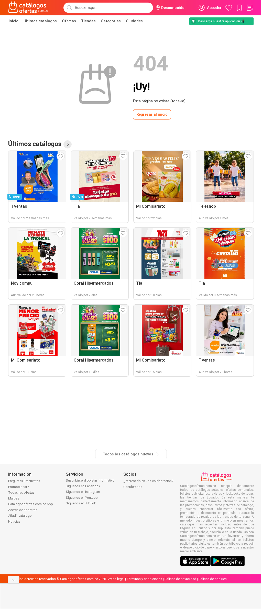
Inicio (13, 21)
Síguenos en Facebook (83, 486)
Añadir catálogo (20, 515)
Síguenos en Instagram (83, 492)
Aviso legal (116, 579)
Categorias (111, 21)
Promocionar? (18, 487)
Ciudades (134, 21)
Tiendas (88, 21)
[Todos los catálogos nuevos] (67, 144)
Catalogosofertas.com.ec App (30, 504)
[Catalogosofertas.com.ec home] (28, 7)
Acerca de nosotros (22, 510)
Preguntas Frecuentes (24, 481)
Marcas (13, 498)
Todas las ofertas (21, 492)
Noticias (14, 521)
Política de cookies (213, 579)
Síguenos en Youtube (81, 498)
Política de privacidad (180, 579)
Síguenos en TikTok (81, 503)
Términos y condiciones (144, 579)
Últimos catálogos (40, 21)
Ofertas (69, 21)
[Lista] (250, 8)
